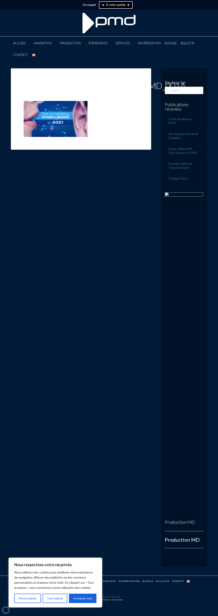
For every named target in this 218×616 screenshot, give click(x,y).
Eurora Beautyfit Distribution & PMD (182, 151)
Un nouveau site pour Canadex (183, 136)
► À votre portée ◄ (116, 5)
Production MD (180, 522)
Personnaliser (28, 598)
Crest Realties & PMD (180, 121)
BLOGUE (147, 581)
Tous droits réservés (109, 599)
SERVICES (109, 581)
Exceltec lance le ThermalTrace (180, 165)
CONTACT (178, 581)
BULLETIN (162, 581)
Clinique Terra (178, 178)
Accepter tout (82, 598)
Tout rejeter (55, 598)
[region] (55, 582)
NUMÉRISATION (129, 581)
